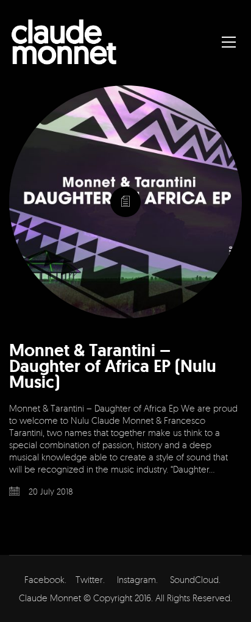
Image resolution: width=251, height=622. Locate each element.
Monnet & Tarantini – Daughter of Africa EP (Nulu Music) (112, 366)
